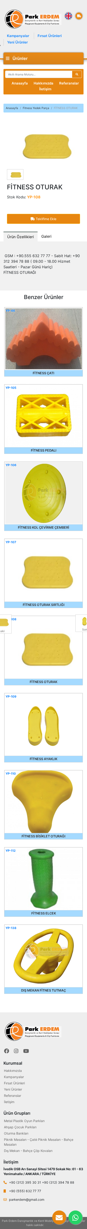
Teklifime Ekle (45, 219)
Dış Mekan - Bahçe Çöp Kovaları (28, 1151)
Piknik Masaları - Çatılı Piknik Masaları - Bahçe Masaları (38, 1142)
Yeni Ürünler (17, 42)
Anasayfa (20, 83)
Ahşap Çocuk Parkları (20, 1127)
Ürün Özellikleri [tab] (20, 236)
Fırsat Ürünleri (50, 36)
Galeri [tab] (46, 236)
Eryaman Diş (53, 1225)
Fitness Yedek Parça (36, 108)
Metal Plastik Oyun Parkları (24, 1121)
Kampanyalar (18, 36)
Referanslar (69, 83)
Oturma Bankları (16, 1133)
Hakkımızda (43, 83)
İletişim (45, 89)
